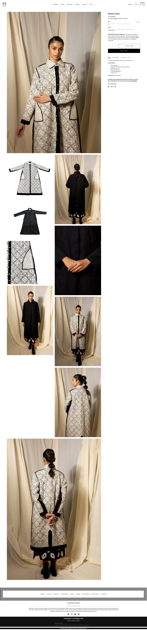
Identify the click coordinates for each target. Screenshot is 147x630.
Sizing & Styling (115, 57)
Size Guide (84, 4)
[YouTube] (75, 614)
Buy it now (124, 50)
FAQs (129, 57)
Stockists (72, 594)
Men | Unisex (70, 4)
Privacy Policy (104, 594)
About (91, 4)
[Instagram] (71, 614)
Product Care (56, 594)
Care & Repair (123, 57)
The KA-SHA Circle (65, 594)
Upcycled (77, 4)
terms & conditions (112, 83)
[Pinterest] (78, 614)
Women (62, 4)
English (130, 4)
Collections (55, 4)
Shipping (116, 18)
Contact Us (42, 594)
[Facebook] (68, 614)
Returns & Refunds (86, 594)
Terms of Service (95, 594)
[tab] (110, 57)
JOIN (92, 623)
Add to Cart (129, 45)
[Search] (139, 4)
